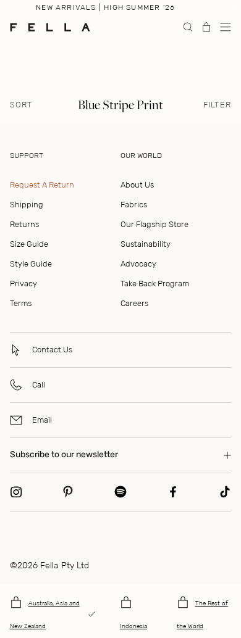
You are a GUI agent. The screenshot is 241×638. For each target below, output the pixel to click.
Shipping (26, 204)
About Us (137, 184)
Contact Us (52, 349)
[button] (225, 27)
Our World (141, 155)
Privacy (23, 283)
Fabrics (133, 204)
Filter (217, 105)
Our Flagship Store (154, 224)
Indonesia (133, 626)
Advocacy (138, 263)
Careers (134, 303)
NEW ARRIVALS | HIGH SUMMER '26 (105, 7)
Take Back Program (154, 283)
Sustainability (145, 244)
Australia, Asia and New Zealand (45, 615)
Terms (21, 303)
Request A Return (42, 184)
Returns (24, 224)
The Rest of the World (202, 615)
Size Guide (29, 244)
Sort (21, 105)
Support (26, 155)
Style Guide (31, 263)
